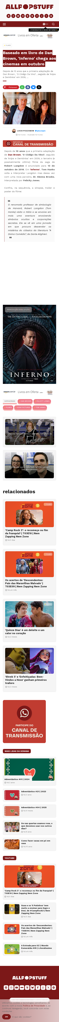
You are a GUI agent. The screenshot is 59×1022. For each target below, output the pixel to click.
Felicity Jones (43, 401)
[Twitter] (39, 87)
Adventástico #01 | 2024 (17, 779)
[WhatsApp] (22, 87)
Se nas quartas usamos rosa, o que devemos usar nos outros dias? (36, 826)
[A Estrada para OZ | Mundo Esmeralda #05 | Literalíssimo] (11, 949)
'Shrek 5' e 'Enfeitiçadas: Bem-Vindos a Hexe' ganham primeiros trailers (26, 679)
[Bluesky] (33, 87)
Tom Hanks (41, 407)
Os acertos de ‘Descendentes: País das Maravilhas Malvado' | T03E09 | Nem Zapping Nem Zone (26, 583)
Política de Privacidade (34, 1005)
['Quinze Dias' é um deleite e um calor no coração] (29, 614)
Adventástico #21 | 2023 (33, 791)
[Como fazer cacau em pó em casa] (11, 844)
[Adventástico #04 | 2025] (11, 811)
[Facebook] (27, 87)
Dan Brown (14, 154)
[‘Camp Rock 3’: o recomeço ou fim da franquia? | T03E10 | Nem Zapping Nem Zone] (29, 514)
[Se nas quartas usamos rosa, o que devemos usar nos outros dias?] (11, 827)
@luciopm (41, 131)
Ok (6, 1017)
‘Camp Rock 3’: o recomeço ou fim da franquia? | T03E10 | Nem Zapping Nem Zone (26, 533)
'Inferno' (35, 169)
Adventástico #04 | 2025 (34, 807)
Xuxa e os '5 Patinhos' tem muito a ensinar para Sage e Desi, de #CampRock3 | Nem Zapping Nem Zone (35, 909)
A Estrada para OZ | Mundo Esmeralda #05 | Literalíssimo (36, 946)
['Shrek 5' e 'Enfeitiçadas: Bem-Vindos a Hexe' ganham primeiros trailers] (29, 661)
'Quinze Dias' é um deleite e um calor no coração (24, 632)
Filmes (9, 407)
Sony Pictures (23, 407)
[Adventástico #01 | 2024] (29, 769)
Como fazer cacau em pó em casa (35, 842)
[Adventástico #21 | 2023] (11, 795)
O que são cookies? (21, 1017)
